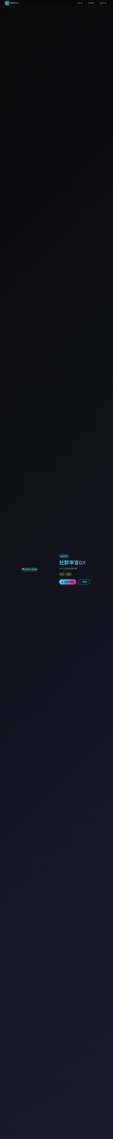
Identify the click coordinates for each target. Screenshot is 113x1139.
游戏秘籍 (91, 3)
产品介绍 (80, 3)
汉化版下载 (102, 3)
